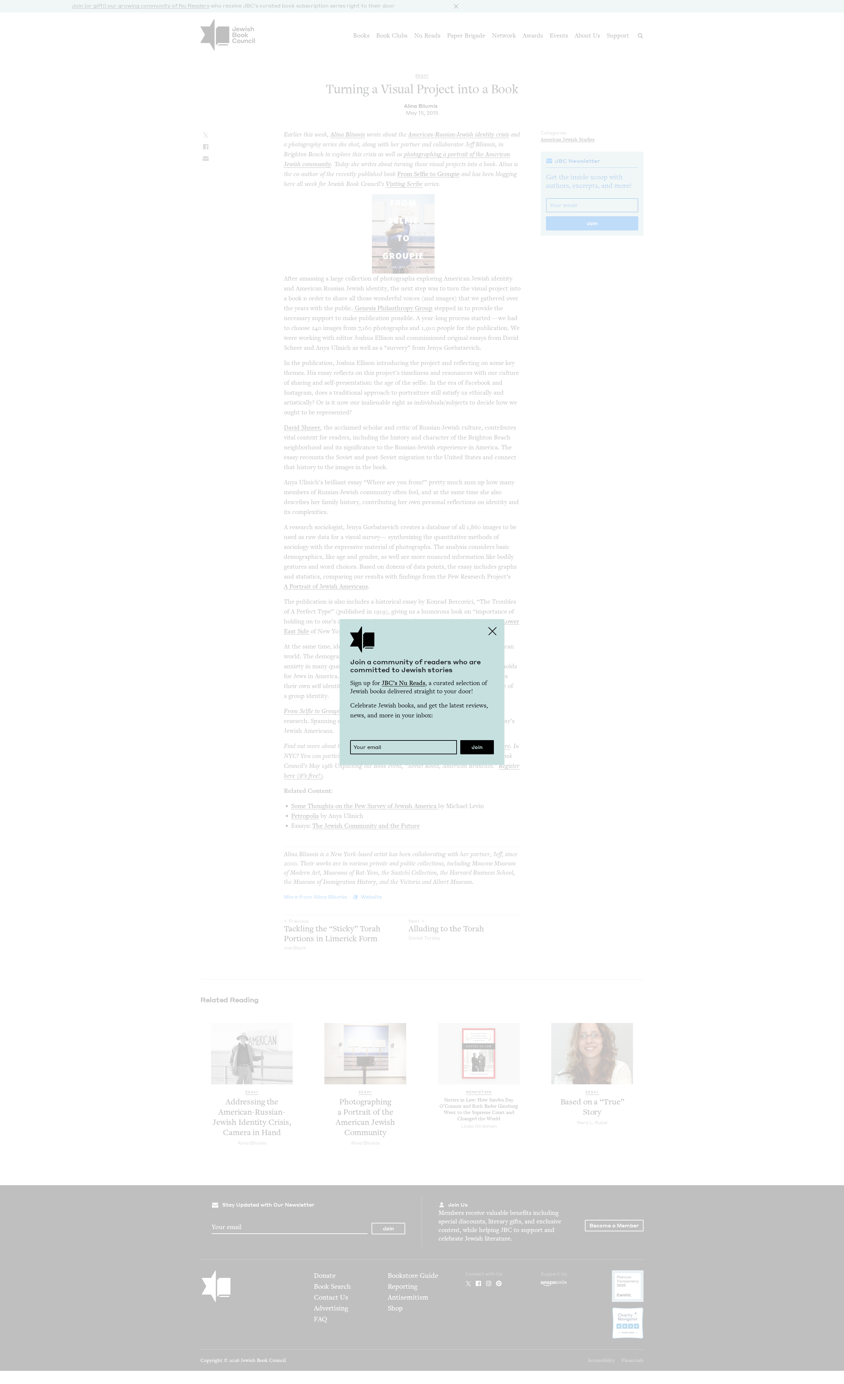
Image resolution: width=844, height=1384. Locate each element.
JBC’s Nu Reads (403, 683)
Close (492, 631)
